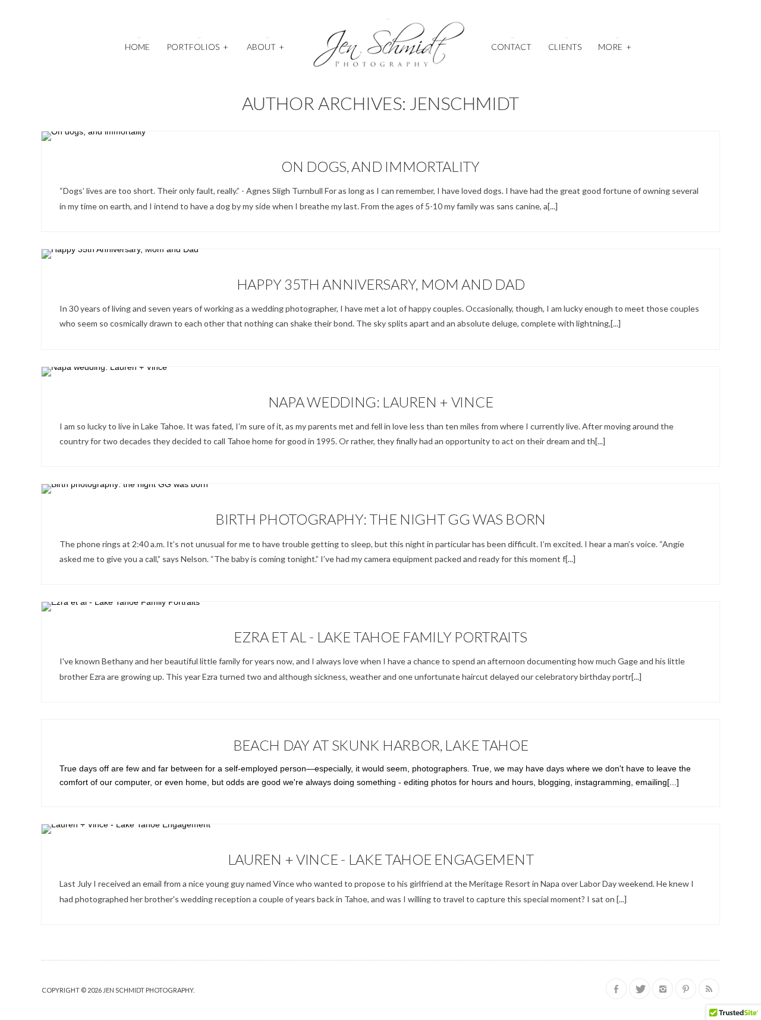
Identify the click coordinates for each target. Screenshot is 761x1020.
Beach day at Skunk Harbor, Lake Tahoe (381, 745)
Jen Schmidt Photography (148, 990)
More (614, 47)
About (265, 47)
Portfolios (197, 47)
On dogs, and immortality (380, 166)
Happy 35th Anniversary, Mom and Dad (381, 284)
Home (137, 47)
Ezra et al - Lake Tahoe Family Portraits (380, 636)
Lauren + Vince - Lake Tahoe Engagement (381, 859)
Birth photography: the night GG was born (380, 519)
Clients (564, 47)
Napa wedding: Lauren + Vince (380, 401)
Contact (511, 47)
